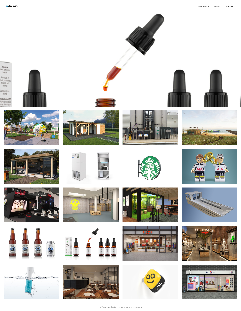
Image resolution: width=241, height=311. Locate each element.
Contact (230, 6)
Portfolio (203, 6)
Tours (217, 6)
